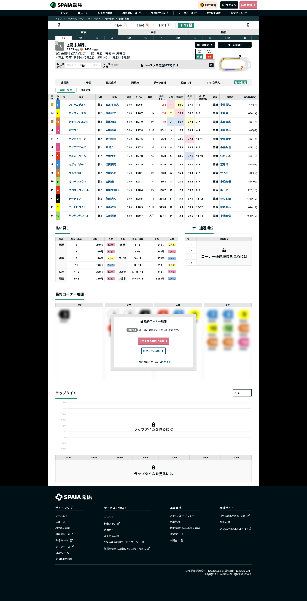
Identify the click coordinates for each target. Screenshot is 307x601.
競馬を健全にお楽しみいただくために (125, 548)
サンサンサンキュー (80, 215)
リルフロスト (76, 173)
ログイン (231, 5)
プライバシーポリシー (182, 515)
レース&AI (61, 515)
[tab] (65, 90)
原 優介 (110, 147)
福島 (224, 32)
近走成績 (111, 82)
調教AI (135, 82)
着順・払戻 (66, 90)
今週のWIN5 (158, 13)
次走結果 (86, 90)
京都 (153, 32)
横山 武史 (111, 113)
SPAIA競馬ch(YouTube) (233, 515)
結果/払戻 (109, 18)
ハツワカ (74, 130)
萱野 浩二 (225, 164)
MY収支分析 (214, 13)
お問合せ (175, 540)
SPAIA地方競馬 (63, 559)
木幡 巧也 (111, 173)
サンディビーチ (77, 138)
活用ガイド (110, 530)
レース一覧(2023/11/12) (78, 18)
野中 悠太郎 (112, 190)
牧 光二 (224, 173)
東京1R (97, 18)
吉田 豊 (110, 181)
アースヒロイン (77, 207)
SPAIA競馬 (223, 574)
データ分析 (160, 82)
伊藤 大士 (225, 138)
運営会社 (175, 533)
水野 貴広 (225, 121)
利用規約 (175, 521)
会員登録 (246, 5)
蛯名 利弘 (225, 207)
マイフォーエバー (79, 113)
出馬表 (65, 82)
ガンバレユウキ (77, 181)
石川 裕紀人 (112, 104)
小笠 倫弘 (225, 104)
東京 (83, 32)
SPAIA (223, 522)
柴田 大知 (111, 198)
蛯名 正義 (225, 156)
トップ (64, 13)
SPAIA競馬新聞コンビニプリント (122, 542)
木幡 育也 (111, 156)
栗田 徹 (224, 190)
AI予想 (87, 82)
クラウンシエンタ (79, 121)
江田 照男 (111, 164)
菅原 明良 (111, 121)
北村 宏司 (111, 138)
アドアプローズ (77, 147)
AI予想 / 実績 (105, 13)
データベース (186, 13)
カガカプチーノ (77, 164)
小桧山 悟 (225, 147)
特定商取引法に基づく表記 (185, 527)
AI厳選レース (129, 13)
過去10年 (186, 82)
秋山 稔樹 (111, 207)
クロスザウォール (79, 190)
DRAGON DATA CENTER (234, 528)
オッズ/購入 (213, 82)
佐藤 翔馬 (111, 215)
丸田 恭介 (111, 130)
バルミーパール (77, 156)
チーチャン (75, 198)
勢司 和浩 (225, 198)
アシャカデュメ (77, 104)
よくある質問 (111, 536)
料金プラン (237, 13)
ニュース (83, 13)
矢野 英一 (225, 113)
